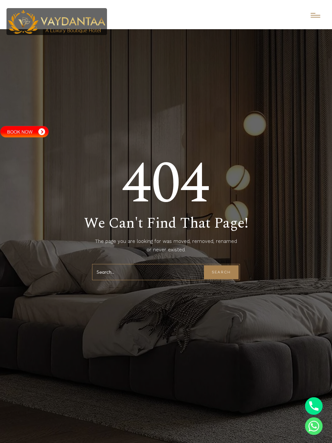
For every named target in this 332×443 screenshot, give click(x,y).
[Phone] (314, 406)
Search (221, 272)
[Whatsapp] (314, 426)
